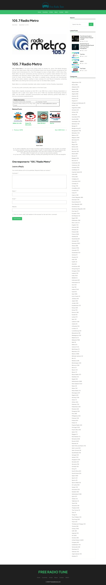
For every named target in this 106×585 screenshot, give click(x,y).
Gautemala (75, 238)
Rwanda (74, 443)
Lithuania (74, 326)
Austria (74, 119)
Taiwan (74, 498)
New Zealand (75, 383)
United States (75, 540)
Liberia (73, 324)
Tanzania (74, 505)
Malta (73, 344)
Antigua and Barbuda (77, 103)
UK (72, 535)
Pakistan (74, 404)
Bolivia (73, 146)
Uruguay (74, 542)
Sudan (73, 487)
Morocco (74, 365)
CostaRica (74, 188)
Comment (15, 173)
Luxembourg (75, 330)
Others (74, 402)
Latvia (73, 317)
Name (14, 191)
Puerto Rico (75, 429)
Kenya (73, 307)
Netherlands (75, 381)
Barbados (74, 133)
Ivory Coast (75, 296)
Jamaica (74, 298)
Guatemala (75, 252)
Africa (73, 84)
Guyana (74, 257)
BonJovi (74, 149)
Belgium (74, 137)
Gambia (74, 236)
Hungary (74, 271)
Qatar (73, 432)
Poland (74, 420)
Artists (74, 112)
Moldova (74, 360)
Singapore (74, 459)
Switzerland (75, 494)
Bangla (74, 126)
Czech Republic (76, 197)
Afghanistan (75, 82)
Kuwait (74, 314)
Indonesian (75, 282)
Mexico (74, 353)
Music (73, 370)
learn (73, 319)
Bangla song (75, 128)
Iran (73, 284)
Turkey (74, 528)
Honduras (74, 266)
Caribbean (75, 169)
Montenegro (75, 363)
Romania (74, 439)
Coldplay (74, 179)
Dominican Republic (77, 209)
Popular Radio (75, 425)
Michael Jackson (76, 356)
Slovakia (74, 462)
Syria (73, 496)
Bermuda (74, 140)
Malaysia (74, 340)
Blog (73, 142)
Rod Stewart (75, 436)
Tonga (73, 514)
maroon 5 (74, 347)
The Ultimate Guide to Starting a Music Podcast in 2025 (86, 37)
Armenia (74, 110)
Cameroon (75, 165)
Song (73, 468)
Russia (73, 441)
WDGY (82, 61)
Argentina (74, 107)
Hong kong (75, 268)
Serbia (73, 457)
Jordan (74, 303)
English (74, 225)
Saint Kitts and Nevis (77, 445)
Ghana (73, 245)
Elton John (75, 222)
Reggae (74, 434)
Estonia (74, 227)
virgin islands (75, 554)
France (74, 234)
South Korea (75, 473)
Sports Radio (75, 482)
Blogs (73, 144)
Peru (73, 413)
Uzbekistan (75, 544)
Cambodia (74, 163)
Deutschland (75, 202)
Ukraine (74, 537)
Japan (73, 301)
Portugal (74, 427)
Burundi (74, 160)
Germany (74, 243)
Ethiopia (74, 229)
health (73, 261)
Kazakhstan (75, 305)
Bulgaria (74, 158)
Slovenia (74, 464)
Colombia (74, 181)
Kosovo (74, 312)
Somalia (74, 466)
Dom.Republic (76, 204)
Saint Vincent (75, 450)
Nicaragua (74, 393)
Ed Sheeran (75, 215)
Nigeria (74, 395)
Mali (73, 342)
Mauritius (74, 351)
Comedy (74, 183)
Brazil (73, 153)
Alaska (73, 89)
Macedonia (75, 333)
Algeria (74, 94)
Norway (74, 397)
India (73, 275)
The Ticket (82, 68)
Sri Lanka (74, 485)
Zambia (74, 556)
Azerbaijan (75, 121)
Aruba (73, 114)
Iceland (74, 273)
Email (14, 199)
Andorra (74, 98)
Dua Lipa (74, 211)
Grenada (74, 250)
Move (73, 367)
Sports (74, 478)
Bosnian (74, 151)
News (73, 386)
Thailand (74, 508)
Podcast (74, 418)
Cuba (73, 192)
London (74, 328)
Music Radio (75, 374)
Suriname (74, 489)
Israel (73, 291)
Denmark (74, 199)
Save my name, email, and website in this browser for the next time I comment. (35, 214)
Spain (73, 475)
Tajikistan (74, 501)
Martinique (75, 349)
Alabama (74, 87)
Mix (73, 358)
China (73, 176)
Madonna (74, 337)
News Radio (75, 390)
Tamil (73, 503)
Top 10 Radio (75, 517)
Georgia (74, 241)
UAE (73, 531)
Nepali (73, 379)
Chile (73, 174)
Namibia (74, 376)
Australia (74, 117)
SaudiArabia (75, 452)
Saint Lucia (75, 448)
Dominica (74, 206)
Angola (74, 100)
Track (73, 521)
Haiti (73, 259)
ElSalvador (75, 220)
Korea (73, 310)
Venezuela (75, 547)
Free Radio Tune (53, 572)
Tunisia (74, 526)
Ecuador (74, 213)
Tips (73, 512)
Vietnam (74, 551)
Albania (74, 91)
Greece (74, 248)
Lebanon (74, 321)
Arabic (73, 105)
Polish (73, 422)
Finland (74, 232)
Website (14, 206)
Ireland (74, 289)
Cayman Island (76, 172)
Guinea (74, 255)
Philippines (75, 416)
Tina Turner (75, 510)
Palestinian (75, 406)
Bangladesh (75, 130)
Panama (74, 409)
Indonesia (74, 280)
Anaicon (74, 96)
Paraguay (74, 411)
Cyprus (74, 195)
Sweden (74, 491)
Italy (73, 294)
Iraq (73, 287)
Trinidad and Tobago (77, 524)
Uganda (74, 533)
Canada (74, 167)
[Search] (91, 24)
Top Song (74, 519)
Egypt (73, 218)
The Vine (82, 54)
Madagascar (75, 335)
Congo (74, 186)
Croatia (74, 190)
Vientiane (74, 549)
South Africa (75, 471)
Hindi (73, 264)
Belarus (74, 135)
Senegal (74, 455)
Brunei (73, 156)
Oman (73, 399)
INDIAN (74, 278)
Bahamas (74, 123)
